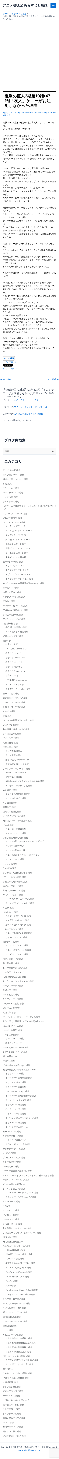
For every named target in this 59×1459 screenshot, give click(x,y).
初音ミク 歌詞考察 (14, 667)
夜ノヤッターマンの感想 (14, 619)
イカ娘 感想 (8, 825)
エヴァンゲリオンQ (14, 565)
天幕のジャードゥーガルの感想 (17, 820)
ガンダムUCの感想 (11, 1008)
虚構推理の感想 (10, 1237)
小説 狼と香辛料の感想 (16, 627)
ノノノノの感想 (10, 864)
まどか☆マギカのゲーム (16, 1127)
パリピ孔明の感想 (11, 994)
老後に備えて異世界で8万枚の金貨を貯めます (24, 1021)
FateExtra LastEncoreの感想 (18, 1272)
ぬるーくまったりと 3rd (26, 400)
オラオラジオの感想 (14, 859)
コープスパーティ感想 (13, 986)
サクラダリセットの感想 (14, 1148)
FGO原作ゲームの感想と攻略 (18, 1254)
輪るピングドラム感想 (13, 1026)
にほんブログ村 (10, 362)
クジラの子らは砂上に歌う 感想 (17, 873)
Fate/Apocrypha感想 (15, 1250)
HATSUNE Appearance (16, 680)
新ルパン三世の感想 (14, 1038)
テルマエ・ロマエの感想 (14, 1299)
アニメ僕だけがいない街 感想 (19, 1364)
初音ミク (7, 641)
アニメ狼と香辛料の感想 (16, 632)
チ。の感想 (8, 1330)
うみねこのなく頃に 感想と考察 (17, 1373)
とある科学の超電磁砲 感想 (18, 1352)
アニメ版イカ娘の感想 (15, 829)
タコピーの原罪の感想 (13, 614)
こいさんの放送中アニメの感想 (28, 414)
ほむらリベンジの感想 (15, 1109)
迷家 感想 (7, 716)
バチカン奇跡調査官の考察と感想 (18, 720)
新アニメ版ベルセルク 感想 (18, 925)
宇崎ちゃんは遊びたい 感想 (15, 610)
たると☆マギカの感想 (15, 1087)
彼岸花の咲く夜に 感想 (13, 1404)
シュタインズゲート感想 (14, 522)
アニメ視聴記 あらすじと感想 (25, 5)
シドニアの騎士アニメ (15, 1139)
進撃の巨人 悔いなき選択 (17, 764)
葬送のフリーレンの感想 (14, 890)
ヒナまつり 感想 (10, 497)
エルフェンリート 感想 (13, 475)
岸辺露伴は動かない (14, 846)
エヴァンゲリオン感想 (13, 562)
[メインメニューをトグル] (53, 5)
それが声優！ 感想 (11, 1409)
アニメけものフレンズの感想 (18, 933)
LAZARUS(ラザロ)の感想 (14, 1436)
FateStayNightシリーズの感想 (16, 1246)
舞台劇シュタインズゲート (17, 539)
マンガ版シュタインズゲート (18, 535)
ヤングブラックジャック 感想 (16, 1303)
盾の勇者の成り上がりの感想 (16, 729)
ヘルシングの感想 (11, 1219)
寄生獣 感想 (8, 907)
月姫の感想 (10, 1285)
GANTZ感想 (8, 1422)
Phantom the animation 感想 (16, 1378)
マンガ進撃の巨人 (13, 751)
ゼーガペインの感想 (12, 1131)
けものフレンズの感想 (13, 929)
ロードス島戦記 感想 (12, 1030)
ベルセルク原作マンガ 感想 (18, 916)
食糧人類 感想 (9, 1012)
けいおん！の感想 (11, 1215)
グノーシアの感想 (11, 738)
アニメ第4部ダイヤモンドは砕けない (22, 855)
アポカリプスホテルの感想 (15, 513)
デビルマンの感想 (11, 725)
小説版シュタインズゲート (17, 544)
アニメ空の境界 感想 (12, 518)
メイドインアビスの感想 (14, 816)
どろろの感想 (9, 601)
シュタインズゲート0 (15, 526)
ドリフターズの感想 (12, 1413)
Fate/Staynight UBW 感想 (17, 1276)
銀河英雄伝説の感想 (12, 1317)
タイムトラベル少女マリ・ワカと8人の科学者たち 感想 (28, 1175)
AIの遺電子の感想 (11, 1166)
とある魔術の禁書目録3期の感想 (20, 1343)
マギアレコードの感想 (15, 1113)
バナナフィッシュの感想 (14, 597)
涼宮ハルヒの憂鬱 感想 (13, 1003)
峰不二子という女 (13, 1043)
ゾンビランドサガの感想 (14, 1157)
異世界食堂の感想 (11, 963)
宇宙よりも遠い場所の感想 (15, 881)
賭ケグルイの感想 (11, 942)
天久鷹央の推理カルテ (13, 1241)
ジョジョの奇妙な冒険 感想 (15, 838)
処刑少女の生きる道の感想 (15, 968)
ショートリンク (10, 369)
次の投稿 (53, 380)
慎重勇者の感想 (10, 1326)
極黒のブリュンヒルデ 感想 (15, 479)
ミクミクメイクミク (14, 684)
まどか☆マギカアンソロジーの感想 (21, 1118)
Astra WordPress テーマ (29, 1450)
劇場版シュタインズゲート (17, 548)
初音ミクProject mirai (15, 671)
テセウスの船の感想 (12, 1162)
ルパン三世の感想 (11, 1035)
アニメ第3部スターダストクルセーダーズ (24, 841)
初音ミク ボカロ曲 (14, 662)
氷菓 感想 (7, 484)
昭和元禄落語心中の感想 (14, 1418)
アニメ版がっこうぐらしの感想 (19, 903)
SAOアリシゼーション (15, 772)
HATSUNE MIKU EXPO (15, 649)
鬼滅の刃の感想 (10, 990)
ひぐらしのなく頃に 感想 (14, 1308)
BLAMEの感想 (9, 868)
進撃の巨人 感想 (10, 747)
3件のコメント (9, 112)
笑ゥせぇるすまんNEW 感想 (16, 1047)
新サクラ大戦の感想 (12, 1431)
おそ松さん (8, 1369)
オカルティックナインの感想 (16, 1180)
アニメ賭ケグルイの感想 (16, 945)
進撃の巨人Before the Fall (17, 760)
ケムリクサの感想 (11, 501)
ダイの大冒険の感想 (12, 733)
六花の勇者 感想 (10, 742)
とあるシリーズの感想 (13, 1335)
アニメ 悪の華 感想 (11, 470)
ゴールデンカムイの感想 (14, 1189)
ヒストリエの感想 (11, 1210)
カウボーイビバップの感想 (15, 606)
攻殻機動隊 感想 (10, 1382)
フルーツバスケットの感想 (15, 1321)
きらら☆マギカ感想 (14, 1073)
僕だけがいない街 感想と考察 (16, 1356)
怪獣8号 (6, 1206)
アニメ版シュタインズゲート (18, 530)
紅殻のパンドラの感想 (13, 636)
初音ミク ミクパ (12, 653)
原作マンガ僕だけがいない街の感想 (21, 1360)
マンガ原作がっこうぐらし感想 (19, 899)
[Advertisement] (29, 52)
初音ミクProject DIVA (15, 658)
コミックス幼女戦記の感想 (17, 794)
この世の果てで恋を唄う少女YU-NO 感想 (22, 1232)
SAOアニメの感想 (13, 777)
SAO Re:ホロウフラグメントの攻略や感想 (24, 781)
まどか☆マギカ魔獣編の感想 (18, 1078)
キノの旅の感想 (10, 803)
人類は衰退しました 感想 (14, 977)
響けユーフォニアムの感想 (15, 1312)
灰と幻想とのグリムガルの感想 (17, 1228)
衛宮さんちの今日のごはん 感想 (20, 1263)
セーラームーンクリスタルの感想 (18, 981)
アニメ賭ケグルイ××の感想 (18, 950)
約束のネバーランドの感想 (15, 698)
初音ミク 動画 (11, 644)
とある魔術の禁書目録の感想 (18, 1347)
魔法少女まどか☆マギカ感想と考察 (19, 1070)
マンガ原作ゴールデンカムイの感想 (21, 1192)
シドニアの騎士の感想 (13, 1136)
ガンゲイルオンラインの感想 (18, 786)
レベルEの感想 (9, 1153)
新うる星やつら (10, 1056)
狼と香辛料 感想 (10, 623)
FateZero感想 (11, 1281)
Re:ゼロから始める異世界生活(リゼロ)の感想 (23, 583)
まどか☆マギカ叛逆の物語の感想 (20, 1096)
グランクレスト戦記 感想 (14, 877)
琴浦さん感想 (9, 1061)
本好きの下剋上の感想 (13, 886)
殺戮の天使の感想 (11, 693)
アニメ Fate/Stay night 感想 (18, 1267)
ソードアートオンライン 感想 (16, 768)
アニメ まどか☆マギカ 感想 (18, 1100)
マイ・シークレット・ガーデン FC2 (30, 407)
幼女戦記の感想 (10, 790)
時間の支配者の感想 (12, 592)
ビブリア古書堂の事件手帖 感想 (17, 1171)
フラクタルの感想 (11, 488)
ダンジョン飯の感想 (12, 1387)
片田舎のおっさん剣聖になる (16, 1400)
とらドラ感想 (9, 711)
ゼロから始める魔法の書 (14, 1184)
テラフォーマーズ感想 (13, 999)
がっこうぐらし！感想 (13, 895)
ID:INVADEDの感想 (11, 1395)
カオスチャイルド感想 (13, 492)
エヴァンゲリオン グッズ (17, 570)
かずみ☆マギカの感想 (15, 1122)
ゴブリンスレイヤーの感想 (15, 1052)
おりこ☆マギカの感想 (15, 1082)
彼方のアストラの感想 (13, 1391)
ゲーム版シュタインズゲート (18, 553)
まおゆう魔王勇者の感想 (14, 707)
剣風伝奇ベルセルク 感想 (17, 920)
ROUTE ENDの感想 (11, 1201)
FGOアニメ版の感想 (14, 1258)
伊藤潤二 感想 (9, 807)
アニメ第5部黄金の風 (15, 850)
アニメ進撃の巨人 (13, 755)
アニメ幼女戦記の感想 (15, 798)
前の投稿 (5, 380)
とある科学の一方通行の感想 (18, 1338)
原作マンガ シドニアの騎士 (18, 1144)
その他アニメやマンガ (13, 972)
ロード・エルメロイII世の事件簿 (20, 1294)
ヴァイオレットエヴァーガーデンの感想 (21, 1017)
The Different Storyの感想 (17, 1091)
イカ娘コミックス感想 (15, 833)
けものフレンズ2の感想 (16, 937)
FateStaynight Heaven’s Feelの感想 (21, 1290)
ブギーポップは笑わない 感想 (16, 1065)
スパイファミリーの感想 (14, 702)
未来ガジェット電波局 (15, 557)
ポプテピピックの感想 (13, 959)
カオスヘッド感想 (11, 588)
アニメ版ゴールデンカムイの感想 (20, 1197)
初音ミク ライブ (12, 675)
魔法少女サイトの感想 (13, 1427)
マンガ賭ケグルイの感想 (16, 954)
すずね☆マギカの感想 (15, 1105)
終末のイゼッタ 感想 (12, 1224)
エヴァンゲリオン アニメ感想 (19, 579)
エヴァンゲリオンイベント (17, 574)
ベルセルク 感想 (10, 912)
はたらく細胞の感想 (12, 812)
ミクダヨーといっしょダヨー (18, 689)
